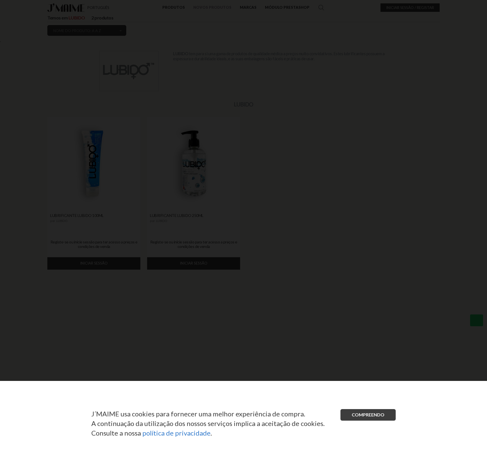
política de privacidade (176, 433)
